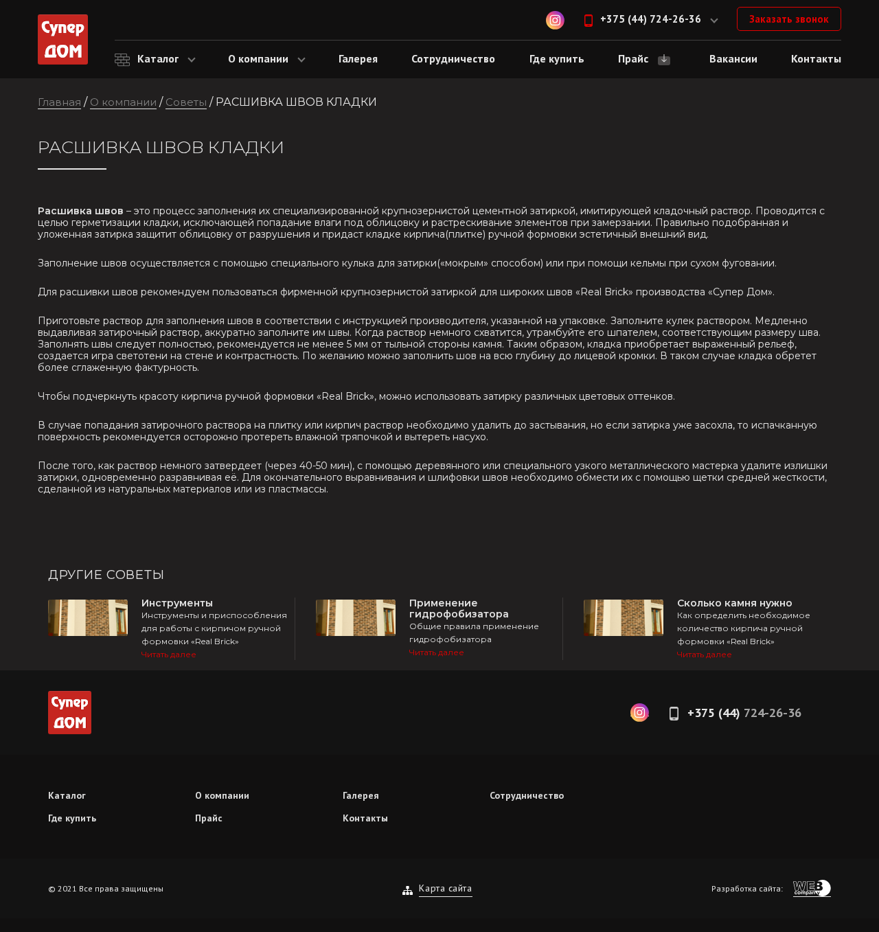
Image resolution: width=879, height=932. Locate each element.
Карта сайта (445, 888)
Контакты (365, 818)
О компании (123, 102)
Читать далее (168, 654)
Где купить (72, 818)
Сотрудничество (527, 795)
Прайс (208, 818)
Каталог (67, 795)
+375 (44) (744, 712)
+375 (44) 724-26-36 (650, 18)
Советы (186, 102)
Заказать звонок (789, 18)
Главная (59, 102)
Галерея (361, 795)
